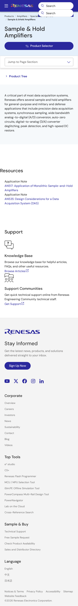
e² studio (10, 464)
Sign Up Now (17, 366)
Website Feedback (15, 596)
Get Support (13, 304)
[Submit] (42, 13)
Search (55, 6)
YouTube (7, 381)
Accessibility (53, 591)
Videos (9, 445)
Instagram (33, 381)
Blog (7, 439)
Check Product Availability (20, 543)
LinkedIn (41, 381)
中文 (7, 574)
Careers (9, 409)
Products (9, 16)
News (8, 421)
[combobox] (55, 13)
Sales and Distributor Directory (23, 549)
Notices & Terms (14, 591)
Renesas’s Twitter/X (16, 381)
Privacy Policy (35, 591)
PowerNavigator (14, 500)
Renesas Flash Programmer (20, 476)
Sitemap (68, 591)
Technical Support (15, 531)
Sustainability (12, 427)
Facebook (24, 381)
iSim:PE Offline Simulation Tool (22, 488)
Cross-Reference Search (19, 512)
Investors (10, 415)
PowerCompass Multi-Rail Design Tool (27, 494)
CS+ (7, 470)
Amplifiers (22, 16)
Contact (9, 433)
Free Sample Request (17, 537)
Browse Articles (15, 271)
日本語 (8, 580)
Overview (10, 403)
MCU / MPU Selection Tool (20, 482)
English (9, 568)
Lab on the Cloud (15, 506)
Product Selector (41, 46)
